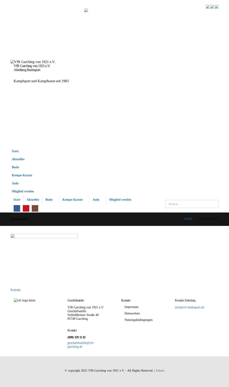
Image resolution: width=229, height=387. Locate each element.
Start (15, 151)
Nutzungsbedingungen (139, 320)
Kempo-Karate (22, 175)
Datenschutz (132, 313)
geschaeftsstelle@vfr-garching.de (81, 344)
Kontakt (16, 290)
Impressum (131, 307)
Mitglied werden (23, 191)
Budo (15, 167)
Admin (160, 370)
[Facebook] (17, 208)
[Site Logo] (151, 75)
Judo (15, 183)
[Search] (214, 204)
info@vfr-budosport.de (189, 307)
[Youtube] (26, 208)
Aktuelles (18, 159)
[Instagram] (35, 208)
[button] (214, 173)
